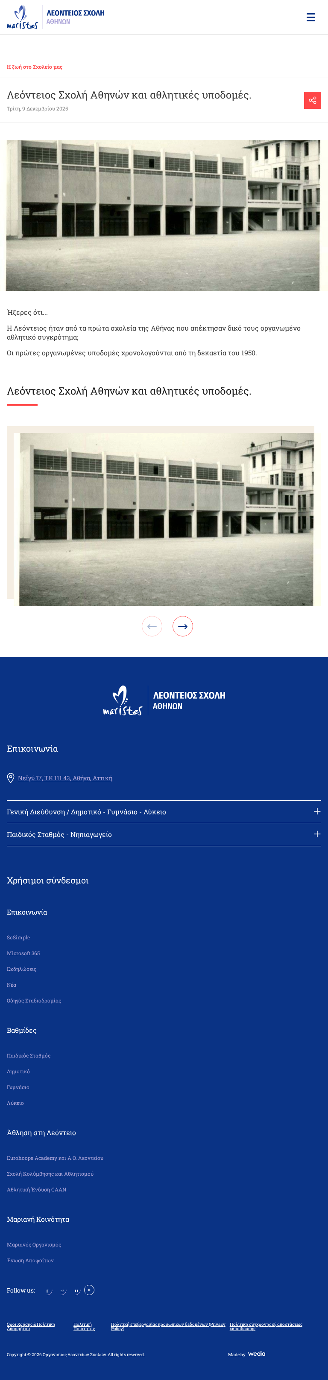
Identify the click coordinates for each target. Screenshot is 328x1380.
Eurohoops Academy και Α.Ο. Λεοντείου (55, 1158)
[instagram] (61, 1289)
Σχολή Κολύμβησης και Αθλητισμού (50, 1174)
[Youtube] (89, 1289)
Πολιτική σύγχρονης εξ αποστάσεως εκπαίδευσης (266, 1326)
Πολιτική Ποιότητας (84, 1326)
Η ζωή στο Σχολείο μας (34, 66)
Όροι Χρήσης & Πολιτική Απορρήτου (31, 1326)
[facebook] (47, 1289)
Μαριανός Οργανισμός (34, 1244)
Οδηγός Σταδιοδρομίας (34, 1000)
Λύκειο (15, 1103)
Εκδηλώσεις (21, 969)
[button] (310, 17)
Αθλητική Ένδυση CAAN (36, 1189)
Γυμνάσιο (18, 1087)
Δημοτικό (18, 1071)
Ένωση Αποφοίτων (30, 1260)
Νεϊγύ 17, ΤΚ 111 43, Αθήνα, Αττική (65, 778)
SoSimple (18, 937)
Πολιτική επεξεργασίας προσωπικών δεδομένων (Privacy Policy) (168, 1326)
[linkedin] (75, 1289)
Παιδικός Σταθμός (28, 1055)
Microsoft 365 (23, 953)
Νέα (11, 985)
